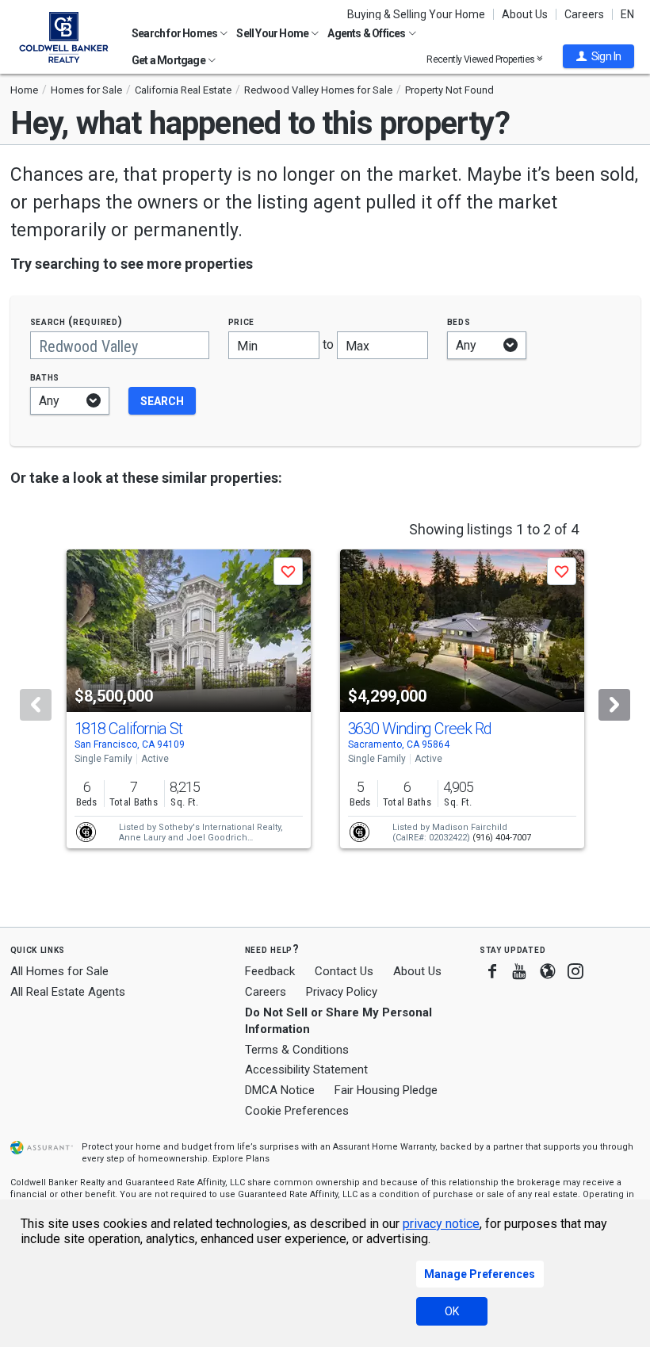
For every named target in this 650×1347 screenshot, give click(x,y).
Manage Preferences (479, 1274)
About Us (525, 14)
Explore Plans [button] (241, 1159)
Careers (584, 14)
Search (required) (76, 321)
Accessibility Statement (306, 1069)
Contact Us (344, 971)
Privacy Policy (341, 992)
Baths (45, 377)
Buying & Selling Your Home (416, 14)
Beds (459, 321)
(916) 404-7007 (501, 837)
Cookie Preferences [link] (297, 1111)
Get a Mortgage (169, 60)
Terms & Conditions (297, 1050)
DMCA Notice (280, 1090)
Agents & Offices (367, 33)
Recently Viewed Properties (481, 59)
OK (452, 1311)
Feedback (270, 972)
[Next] (614, 705)
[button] (598, 56)
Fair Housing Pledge (386, 1090)
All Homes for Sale (59, 971)
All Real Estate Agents (67, 992)
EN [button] (627, 14)
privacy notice (441, 1223)
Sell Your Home (273, 33)
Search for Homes (175, 33)
